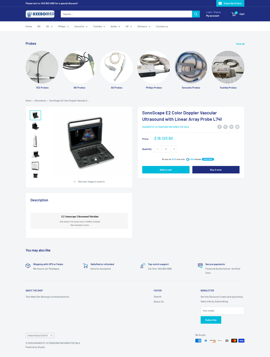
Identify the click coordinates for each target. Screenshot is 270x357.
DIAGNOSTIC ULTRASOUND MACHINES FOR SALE (165, 127)
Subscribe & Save (233, 3)
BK (39, 26)
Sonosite (79, 26)
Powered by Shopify (35, 347)
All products (40, 100)
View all (240, 43)
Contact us (162, 26)
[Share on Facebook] (219, 126)
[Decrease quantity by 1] (157, 149)
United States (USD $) (37, 335)
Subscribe (211, 319)
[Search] (196, 14)
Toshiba (97, 26)
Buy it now (216, 169)
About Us (159, 301)
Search (157, 296)
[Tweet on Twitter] (231, 126)
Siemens (142, 26)
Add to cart (166, 169)
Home (29, 26)
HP (127, 26)
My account (212, 15)
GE (47, 26)
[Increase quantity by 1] (174, 149)
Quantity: (147, 148)
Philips (61, 26)
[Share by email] (237, 126)
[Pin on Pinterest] (225, 126)
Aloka (114, 26)
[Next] (244, 67)
